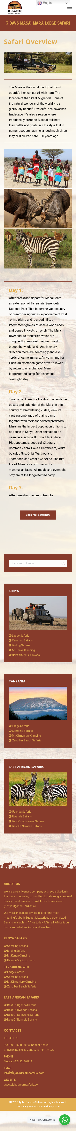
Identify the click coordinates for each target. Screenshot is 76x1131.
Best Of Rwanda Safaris (22, 1009)
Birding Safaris (16, 950)
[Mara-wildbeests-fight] (38, 208)
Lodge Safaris (15, 972)
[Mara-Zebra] (38, 248)
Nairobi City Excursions (21, 960)
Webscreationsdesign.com (44, 1106)
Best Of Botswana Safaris (23, 1014)
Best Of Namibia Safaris (22, 1019)
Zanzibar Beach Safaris (21, 986)
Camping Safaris (17, 945)
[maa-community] (38, 168)
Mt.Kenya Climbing (18, 955)
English (47, 2)
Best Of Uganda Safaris (21, 1005)
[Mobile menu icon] (69, 7)
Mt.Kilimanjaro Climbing (21, 981)
